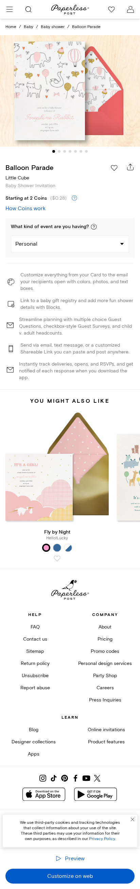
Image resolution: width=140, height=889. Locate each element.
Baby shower (53, 26)
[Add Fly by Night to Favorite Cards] (57, 558)
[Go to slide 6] (81, 151)
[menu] (9, 9)
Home (10, 26)
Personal (26, 244)
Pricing (105, 639)
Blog (33, 730)
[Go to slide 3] (64, 151)
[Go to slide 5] (75, 151)
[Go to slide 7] (86, 151)
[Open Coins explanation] (74, 198)
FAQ (35, 627)
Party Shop (105, 675)
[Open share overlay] (130, 167)
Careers (105, 688)
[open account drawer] (130, 9)
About (105, 627)
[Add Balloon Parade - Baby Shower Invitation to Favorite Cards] (114, 168)
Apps (33, 754)
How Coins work (25, 208)
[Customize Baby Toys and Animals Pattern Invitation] (70, 91)
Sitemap (35, 651)
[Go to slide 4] (70, 151)
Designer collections (34, 742)
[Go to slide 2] (59, 151)
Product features (106, 742)
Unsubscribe (35, 675)
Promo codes (105, 651)
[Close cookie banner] (132, 819)
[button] (93, 226)
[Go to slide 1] (53, 151)
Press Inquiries (105, 700)
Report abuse (35, 688)
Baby (28, 26)
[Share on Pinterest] (64, 778)
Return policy (35, 663)
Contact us (35, 639)
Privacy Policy (102, 838)
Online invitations (106, 730)
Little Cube (17, 178)
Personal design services (105, 663)
